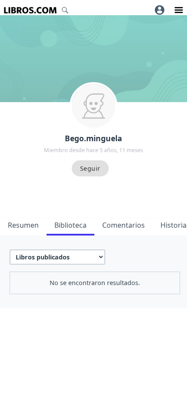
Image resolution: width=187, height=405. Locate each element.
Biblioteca (70, 225)
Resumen (23, 225)
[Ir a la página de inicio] (30, 10)
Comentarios (123, 225)
